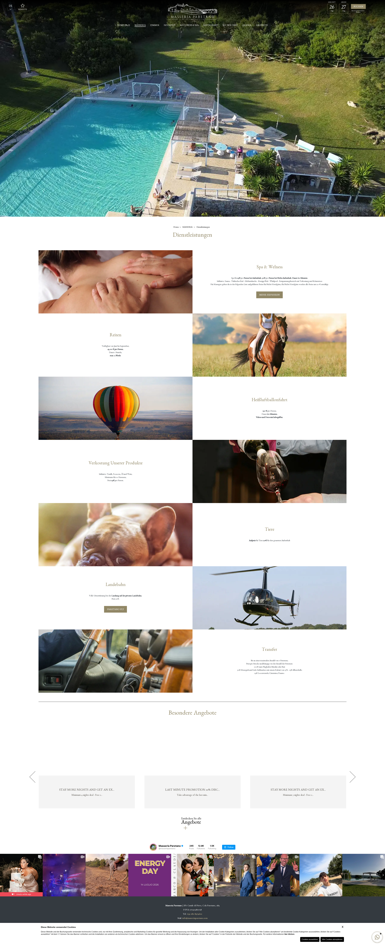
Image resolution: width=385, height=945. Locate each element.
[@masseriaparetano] (153, 847)
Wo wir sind (230, 25)
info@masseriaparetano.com (195, 918)
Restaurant (210, 25)
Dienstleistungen (203, 227)
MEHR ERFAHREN (269, 294)
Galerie (246, 25)
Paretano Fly (115, 609)
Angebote (262, 25)
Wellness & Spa (189, 25)
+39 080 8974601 (194, 914)
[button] (377, 937)
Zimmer (154, 25)
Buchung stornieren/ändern (358, 11)
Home (176, 227)
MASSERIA (140, 25)
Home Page (123, 25)
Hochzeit (169, 25)
